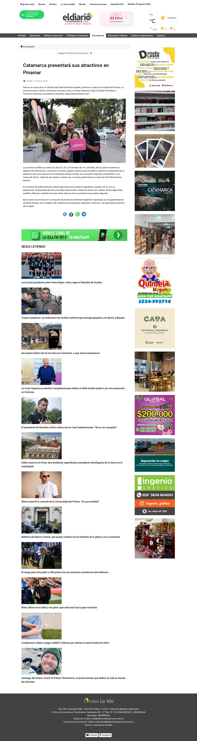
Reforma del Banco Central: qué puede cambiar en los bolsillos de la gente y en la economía (70, 537)
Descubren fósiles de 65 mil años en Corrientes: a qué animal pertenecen (60, 353)
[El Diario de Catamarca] (78, 18)
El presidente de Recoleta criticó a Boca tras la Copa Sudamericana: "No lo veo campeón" (69, 427)
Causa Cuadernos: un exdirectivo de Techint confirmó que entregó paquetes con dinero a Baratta (73, 317)
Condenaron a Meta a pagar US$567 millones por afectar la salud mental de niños (65, 642)
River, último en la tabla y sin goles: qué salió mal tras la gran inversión (59, 607)
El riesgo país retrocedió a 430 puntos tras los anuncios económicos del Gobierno (64, 572)
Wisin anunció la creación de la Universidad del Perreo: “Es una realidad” (60, 501)
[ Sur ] (130, 23)
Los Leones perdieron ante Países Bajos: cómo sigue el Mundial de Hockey (61, 282)
